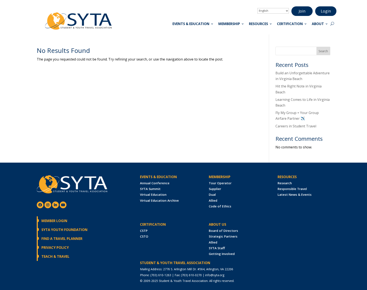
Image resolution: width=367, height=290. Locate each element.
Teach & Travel (55, 256)
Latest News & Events (295, 194)
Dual (212, 194)
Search (323, 51)
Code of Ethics (220, 206)
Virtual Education (153, 194)
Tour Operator (220, 183)
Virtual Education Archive (159, 200)
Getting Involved (222, 254)
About (318, 24)
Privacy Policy (55, 247)
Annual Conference (154, 183)
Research (285, 183)
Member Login (54, 220)
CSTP (144, 230)
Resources (258, 24)
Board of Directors (223, 230)
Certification (290, 24)
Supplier (215, 189)
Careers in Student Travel (295, 126)
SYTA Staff (217, 248)
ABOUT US (217, 224)
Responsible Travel (292, 189)
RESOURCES (287, 177)
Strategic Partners (223, 236)
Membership (229, 24)
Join (302, 11)
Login (326, 11)
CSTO (144, 236)
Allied (213, 200)
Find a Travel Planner (61, 238)
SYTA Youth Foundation (64, 229)
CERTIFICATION (153, 224)
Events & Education (190, 24)
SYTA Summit (150, 189)
